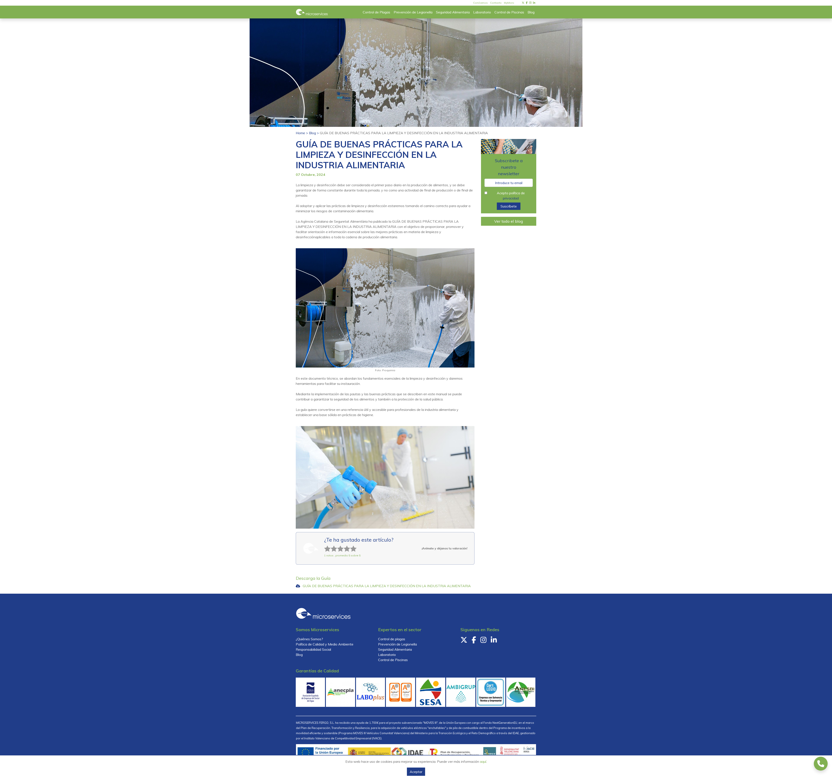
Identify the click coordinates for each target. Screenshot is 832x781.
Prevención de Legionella (397, 644)
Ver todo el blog (508, 221)
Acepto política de (511, 195)
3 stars (337, 545)
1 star (324, 545)
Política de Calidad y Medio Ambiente (324, 644)
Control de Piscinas (393, 660)
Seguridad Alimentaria (395, 649)
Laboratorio (387, 654)
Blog (313, 133)
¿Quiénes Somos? (309, 639)
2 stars (331, 545)
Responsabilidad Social (313, 649)
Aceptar (416, 772)
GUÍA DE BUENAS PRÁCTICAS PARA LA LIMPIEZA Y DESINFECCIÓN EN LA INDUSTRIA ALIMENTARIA (387, 586)
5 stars (350, 545)
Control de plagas (391, 639)
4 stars (344, 545)
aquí (483, 761)
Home (301, 133)
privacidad (511, 198)
